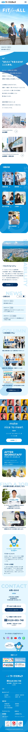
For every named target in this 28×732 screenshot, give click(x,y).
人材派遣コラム (18, 714)
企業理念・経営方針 (19, 695)
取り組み (9, 284)
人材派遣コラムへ (12, 390)
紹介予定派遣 (7, 705)
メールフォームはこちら (12, 610)
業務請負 (17, 703)
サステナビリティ (6, 711)
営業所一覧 (17, 697)
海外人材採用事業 (8, 707)
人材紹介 (17, 705)
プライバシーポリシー (20, 716)
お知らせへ (20, 296)
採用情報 (4, 714)
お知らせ (17, 711)
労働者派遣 (6, 703)
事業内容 (4, 701)
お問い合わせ (5, 716)
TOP (3, 689)
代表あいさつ (7, 697)
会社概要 (6, 695)
